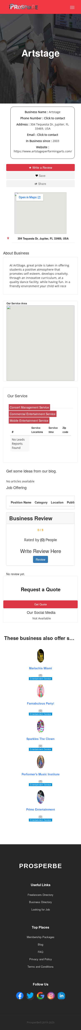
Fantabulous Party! (40, 703)
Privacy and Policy (40, 959)
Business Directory (40, 902)
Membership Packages (40, 937)
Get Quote (40, 604)
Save (42, 175)
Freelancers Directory (40, 895)
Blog (40, 944)
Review (40, 559)
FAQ (40, 952)
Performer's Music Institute (41, 774)
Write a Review (42, 167)
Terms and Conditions (40, 967)
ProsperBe (40, 866)
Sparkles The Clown (40, 738)
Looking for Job (40, 909)
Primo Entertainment (40, 809)
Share (42, 184)
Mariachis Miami (40, 668)
